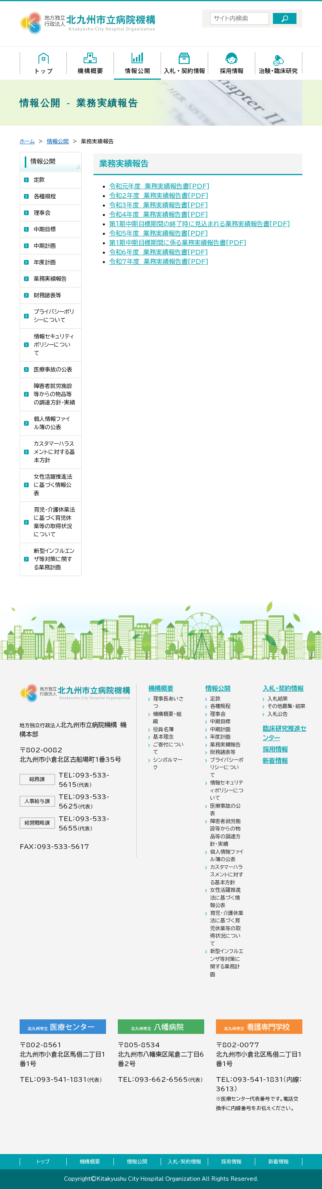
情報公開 (58, 141)
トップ (43, 1161)
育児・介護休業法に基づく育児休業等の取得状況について (54, 522)
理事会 (42, 213)
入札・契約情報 (283, 688)
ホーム (27, 141)
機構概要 (161, 688)
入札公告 (278, 714)
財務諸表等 (47, 295)
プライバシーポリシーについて (54, 316)
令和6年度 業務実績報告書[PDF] (158, 252)
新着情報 (275, 760)
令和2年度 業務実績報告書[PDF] (159, 195)
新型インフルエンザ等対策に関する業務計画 (54, 559)
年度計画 (45, 262)
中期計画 (45, 246)
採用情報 (275, 749)
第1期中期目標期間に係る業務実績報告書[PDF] (178, 243)
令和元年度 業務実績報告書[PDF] (159, 186)
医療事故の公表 (53, 369)
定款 (39, 180)
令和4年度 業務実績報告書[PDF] (158, 214)
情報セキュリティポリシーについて (54, 345)
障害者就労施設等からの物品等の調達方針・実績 (54, 394)
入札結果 (278, 698)
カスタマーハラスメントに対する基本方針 (54, 452)
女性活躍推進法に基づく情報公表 (53, 485)
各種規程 (45, 196)
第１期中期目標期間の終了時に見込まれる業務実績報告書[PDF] (199, 224)
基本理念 (164, 736)
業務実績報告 (50, 279)
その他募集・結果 (287, 706)
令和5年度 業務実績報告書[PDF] (158, 233)
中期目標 (45, 229)
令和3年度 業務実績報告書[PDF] (158, 205)
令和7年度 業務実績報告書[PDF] (159, 261)
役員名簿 (164, 729)
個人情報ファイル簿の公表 (52, 423)
